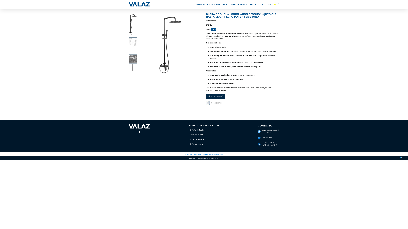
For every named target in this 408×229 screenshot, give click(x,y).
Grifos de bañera (197, 139)
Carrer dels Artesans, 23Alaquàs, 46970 (270, 131)
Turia (214, 29)
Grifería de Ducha (197, 130)
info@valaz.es (267, 137)
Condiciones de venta (216, 154)
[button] (278, 4)
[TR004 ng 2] (170, 45)
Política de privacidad (200, 154)
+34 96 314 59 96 (268, 143)
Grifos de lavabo (196, 134)
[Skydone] (403, 158)
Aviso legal (188, 154)
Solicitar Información (215, 96)
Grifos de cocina (196, 144)
